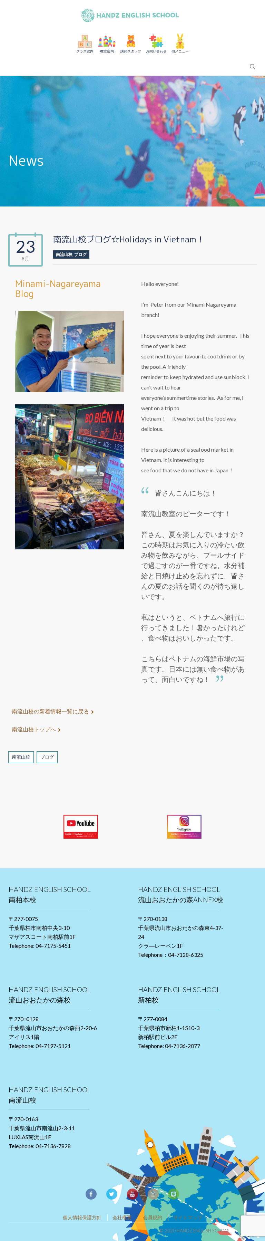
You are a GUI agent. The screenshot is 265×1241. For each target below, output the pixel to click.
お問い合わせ (156, 51)
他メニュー (180, 51)
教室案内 (107, 51)
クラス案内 (85, 51)
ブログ (80, 254)
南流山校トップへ (34, 729)
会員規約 (152, 1217)
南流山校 (64, 254)
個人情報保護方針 (82, 1217)
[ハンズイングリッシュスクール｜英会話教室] (132, 14)
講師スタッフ (130, 51)
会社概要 (122, 1217)
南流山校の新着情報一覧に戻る (50, 711)
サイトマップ (187, 1217)
